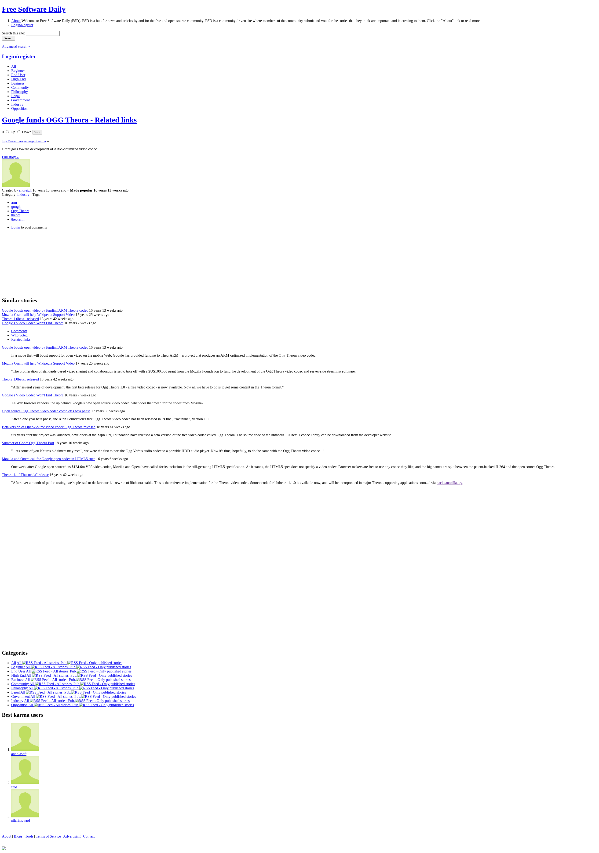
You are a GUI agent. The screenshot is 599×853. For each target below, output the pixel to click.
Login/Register (22, 25)
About (16, 21)
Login (15, 227)
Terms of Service (48, 836)
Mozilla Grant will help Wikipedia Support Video (38, 315)
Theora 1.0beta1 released (20, 319)
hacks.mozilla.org (450, 483)
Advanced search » (16, 46)
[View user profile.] (16, 186)
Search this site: (14, 33)
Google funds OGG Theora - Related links (69, 120)
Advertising (71, 836)
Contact (89, 836)
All (19, 663)
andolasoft (18, 754)
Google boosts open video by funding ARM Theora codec (45, 310)
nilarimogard (20, 820)
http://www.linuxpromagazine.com (24, 141)
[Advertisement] (37, 262)
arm (14, 202)
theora (15, 215)
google (16, 207)
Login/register (19, 56)
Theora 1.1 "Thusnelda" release (25, 475)
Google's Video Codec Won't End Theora (32, 323)
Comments (19, 331)
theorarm (17, 219)
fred (14, 787)
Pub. (63, 663)
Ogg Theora (20, 211)
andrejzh (25, 190)
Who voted (19, 335)
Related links (20, 339)
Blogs (18, 836)
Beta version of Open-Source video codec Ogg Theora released (48, 427)
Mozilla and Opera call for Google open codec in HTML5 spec (48, 459)
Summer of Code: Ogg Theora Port (28, 443)
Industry (23, 194)
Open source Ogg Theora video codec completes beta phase (46, 411)
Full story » (10, 157)
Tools (29, 836)
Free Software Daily (34, 9)
